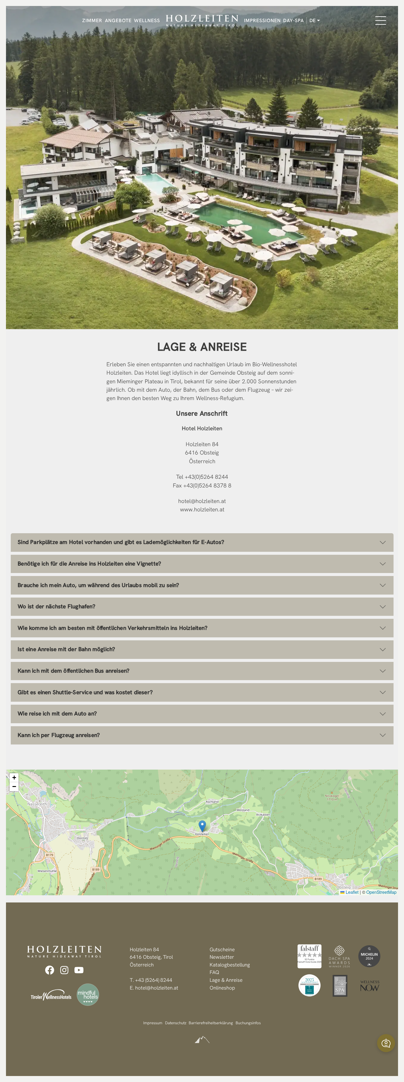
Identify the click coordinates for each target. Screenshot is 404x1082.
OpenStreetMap (381, 892)
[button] (202, 826)
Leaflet (351, 892)
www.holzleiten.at (202, 509)
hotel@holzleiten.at (202, 501)
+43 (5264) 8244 (153, 980)
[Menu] (381, 21)
